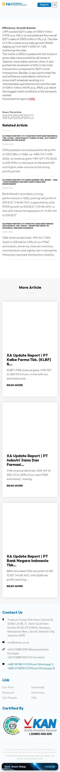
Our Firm (8, 687)
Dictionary (38, 692)
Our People (9, 697)
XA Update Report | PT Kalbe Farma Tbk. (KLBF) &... (29, 360)
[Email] (20, 116)
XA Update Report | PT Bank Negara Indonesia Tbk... (27, 561)
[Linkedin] (15, 116)
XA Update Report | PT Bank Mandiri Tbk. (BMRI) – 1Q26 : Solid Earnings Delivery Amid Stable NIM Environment (30, 182)
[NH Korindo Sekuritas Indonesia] (14, 4)
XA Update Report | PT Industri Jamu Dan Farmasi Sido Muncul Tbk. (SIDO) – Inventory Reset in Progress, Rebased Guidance (27, 226)
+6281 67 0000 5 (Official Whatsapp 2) (31, 668)
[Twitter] (10, 116)
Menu (54, 4)
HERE (31, 99)
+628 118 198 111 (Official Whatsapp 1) (30, 664)
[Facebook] (5, 116)
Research (8, 692)
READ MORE (15, 385)
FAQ (34, 697)
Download (37, 687)
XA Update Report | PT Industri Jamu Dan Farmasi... (27, 460)
